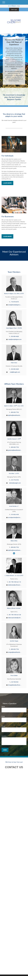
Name (3, 706)
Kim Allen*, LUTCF (14, 473)
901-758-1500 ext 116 (15, 582)
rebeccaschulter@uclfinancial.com (15, 618)
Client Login (14, 9)
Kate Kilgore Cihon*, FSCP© (14, 328)
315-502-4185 (15, 514)
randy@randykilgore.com (15, 305)
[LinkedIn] (14, 553)
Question (4, 736)
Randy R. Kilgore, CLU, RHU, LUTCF (14, 293)
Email (3, 716)
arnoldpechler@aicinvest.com (15, 517)
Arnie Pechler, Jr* (14, 506)
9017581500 (14, 682)
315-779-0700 (15, 480)
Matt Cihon (14, 362)
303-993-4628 (15, 336)
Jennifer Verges (14, 641)
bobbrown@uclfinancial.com (15, 585)
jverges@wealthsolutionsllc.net (15, 652)
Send (5, 750)
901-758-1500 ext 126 (15, 615)
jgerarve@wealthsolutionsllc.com (15, 450)
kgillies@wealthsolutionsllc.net (15, 415)
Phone (3, 726)
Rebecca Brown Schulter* (14, 608)
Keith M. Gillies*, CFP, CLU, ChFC (14, 406)
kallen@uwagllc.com (15, 483)
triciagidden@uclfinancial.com (15, 685)
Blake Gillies (14, 540)
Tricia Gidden (14, 675)
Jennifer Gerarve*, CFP (14, 439)
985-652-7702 (15, 412)
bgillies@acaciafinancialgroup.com (15, 550)
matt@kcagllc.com (15, 372)
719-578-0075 (15, 302)
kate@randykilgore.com (14, 339)
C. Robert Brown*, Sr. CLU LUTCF (14, 575)
